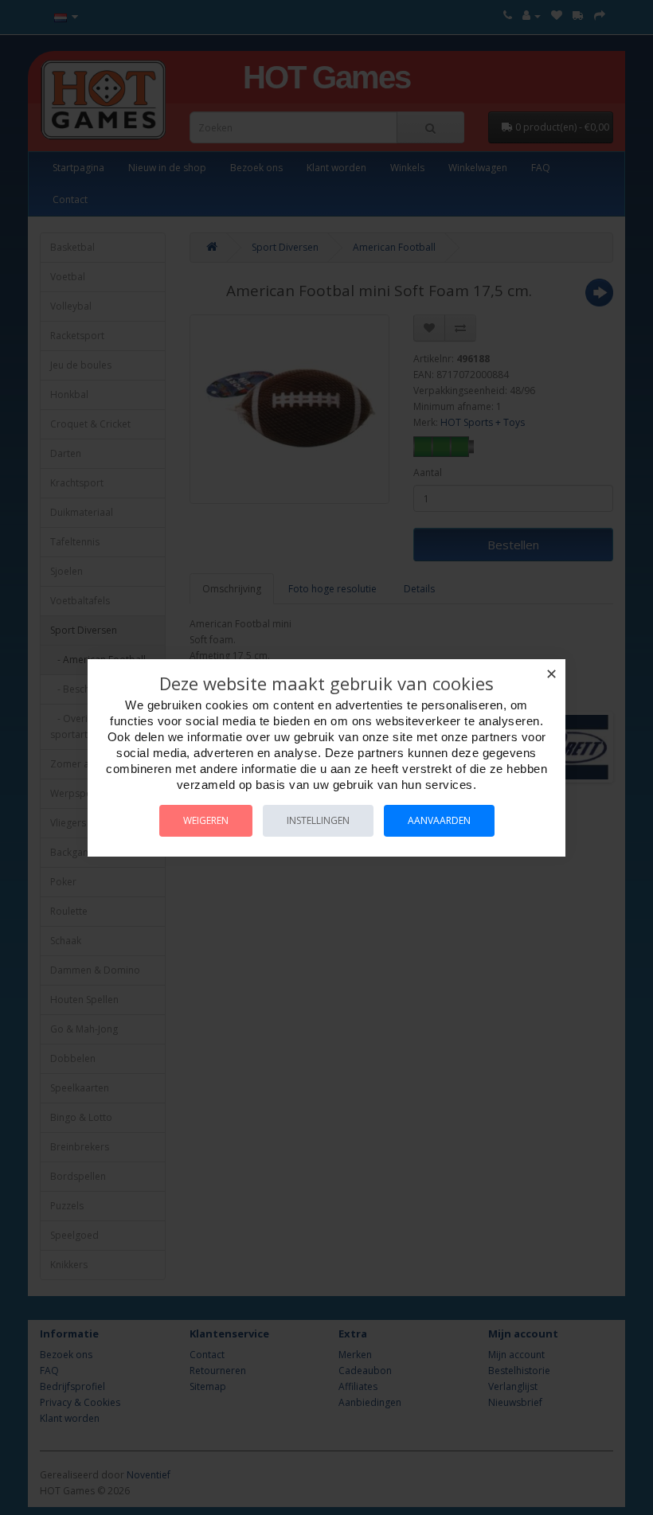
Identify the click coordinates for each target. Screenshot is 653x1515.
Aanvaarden (439, 820)
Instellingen (318, 820)
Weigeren (206, 820)
